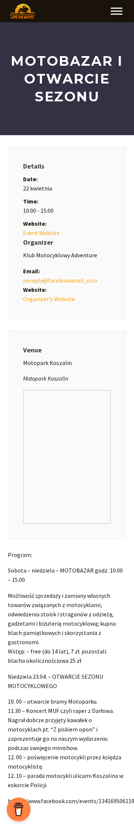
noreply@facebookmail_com (60, 280)
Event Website (41, 233)
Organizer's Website (49, 299)
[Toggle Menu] (116, 11)
